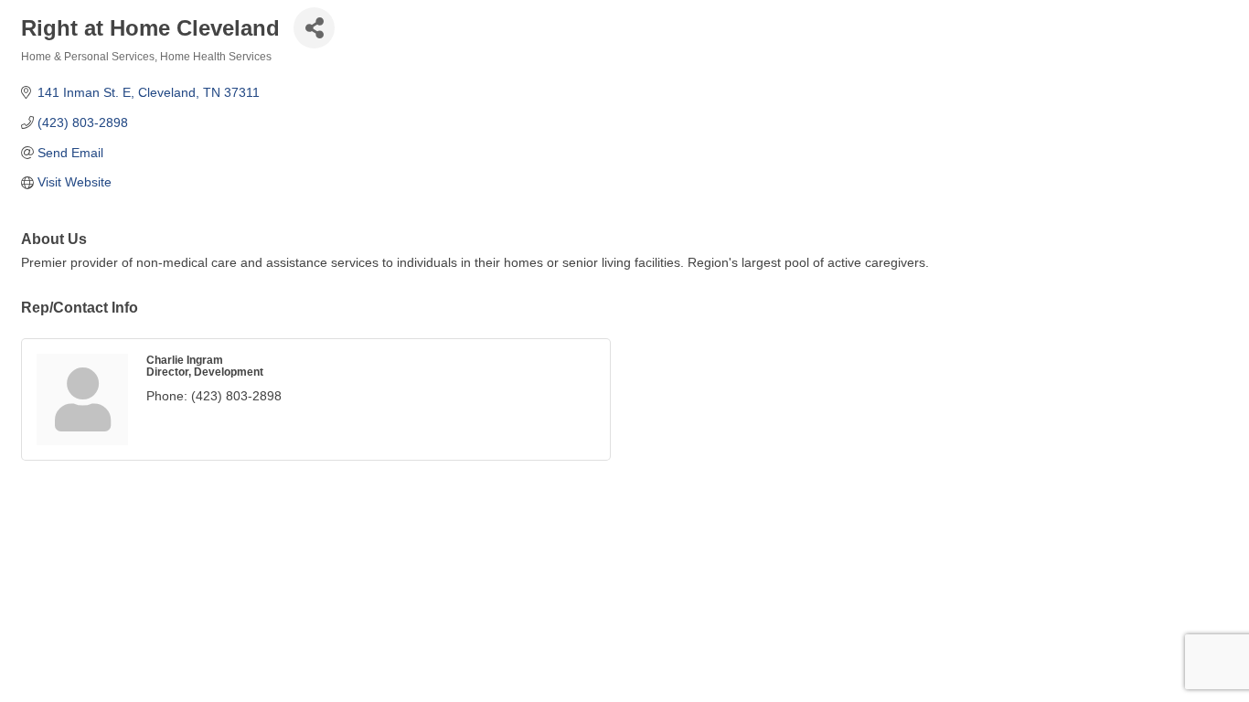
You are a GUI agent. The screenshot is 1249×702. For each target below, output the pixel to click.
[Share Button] (314, 27)
